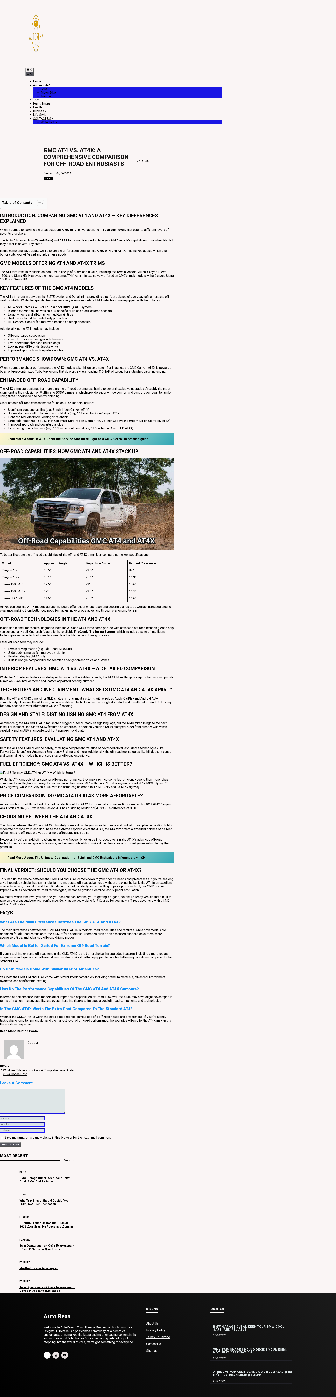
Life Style (39, 115)
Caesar (48, 173)
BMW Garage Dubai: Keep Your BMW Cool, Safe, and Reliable (44, 1179)
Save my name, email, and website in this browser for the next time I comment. (58, 1137)
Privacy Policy (156, 1330)
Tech (36, 100)
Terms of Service (158, 1337)
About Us (152, 1323)
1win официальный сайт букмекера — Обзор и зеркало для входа (47, 1247)
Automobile (41, 85)
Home (37, 81)
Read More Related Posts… (20, 1031)
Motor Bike (48, 92)
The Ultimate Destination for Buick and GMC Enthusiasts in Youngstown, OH (90, 857)
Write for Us (49, 122)
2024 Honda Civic (15, 1074)
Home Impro (41, 104)
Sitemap (152, 1350)
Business (39, 111)
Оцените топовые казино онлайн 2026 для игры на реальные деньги (46, 1224)
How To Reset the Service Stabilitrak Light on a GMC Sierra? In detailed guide (91, 439)
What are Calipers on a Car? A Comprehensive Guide (38, 1070)
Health (37, 107)
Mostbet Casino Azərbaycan (38, 1268)
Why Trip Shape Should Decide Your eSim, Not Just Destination (44, 1202)
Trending (46, 96)
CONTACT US (42, 118)
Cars (44, 89)
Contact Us (153, 1344)
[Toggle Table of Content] (38, 203)
